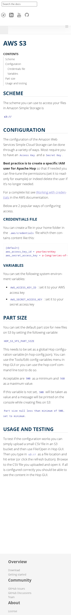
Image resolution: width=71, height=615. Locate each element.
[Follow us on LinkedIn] (12, 14)
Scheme (10, 59)
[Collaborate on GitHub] (28, 14)
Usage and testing (16, 83)
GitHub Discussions (19, 593)
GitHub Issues (16, 588)
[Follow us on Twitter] (4, 14)
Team (11, 597)
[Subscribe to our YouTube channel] (20, 14)
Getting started (17, 574)
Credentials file (16, 69)
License (12, 611)
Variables (13, 73)
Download (14, 570)
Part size (10, 78)
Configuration (13, 64)
